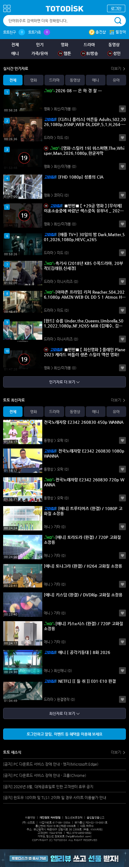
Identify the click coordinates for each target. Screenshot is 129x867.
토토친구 (9, 32)
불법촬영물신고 (95, 817)
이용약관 (30, 817)
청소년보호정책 (73, 817)
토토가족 (34, 32)
